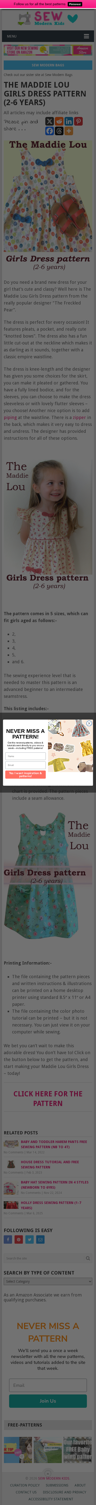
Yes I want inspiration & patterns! (25, 774)
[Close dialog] (89, 723)
